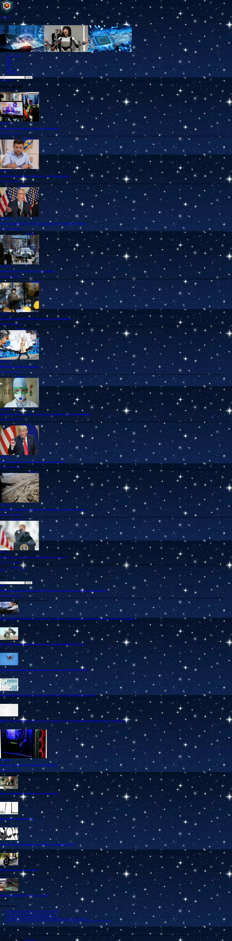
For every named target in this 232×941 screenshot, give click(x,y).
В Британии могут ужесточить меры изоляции (27, 271)
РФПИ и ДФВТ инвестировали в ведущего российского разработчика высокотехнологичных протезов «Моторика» (68, 618)
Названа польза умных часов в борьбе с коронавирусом (30, 916)
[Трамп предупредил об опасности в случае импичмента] (116, 440)
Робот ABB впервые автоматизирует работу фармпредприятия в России (42, 644)
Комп (7, 58)
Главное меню (6, 80)
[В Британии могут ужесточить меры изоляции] (116, 250)
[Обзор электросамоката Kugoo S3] (9, 865)
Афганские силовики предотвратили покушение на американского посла (43, 509)
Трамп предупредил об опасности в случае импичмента (32, 461)
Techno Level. (6, 17)
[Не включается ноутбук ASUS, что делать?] (9, 890)
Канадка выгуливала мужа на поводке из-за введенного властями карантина (45, 414)
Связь (8, 68)
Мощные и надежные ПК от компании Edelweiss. (28, 765)
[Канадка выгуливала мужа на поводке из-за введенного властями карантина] (116, 393)
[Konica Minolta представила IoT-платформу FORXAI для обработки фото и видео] (9, 690)
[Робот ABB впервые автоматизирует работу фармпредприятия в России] (9, 639)
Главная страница (13, 56)
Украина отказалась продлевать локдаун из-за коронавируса (36, 318)
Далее (23, 569)
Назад (2, 569)
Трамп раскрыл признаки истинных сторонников (29, 128)
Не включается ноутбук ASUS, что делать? (25, 895)
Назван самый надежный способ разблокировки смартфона (32, 911)
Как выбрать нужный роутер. (17, 818)
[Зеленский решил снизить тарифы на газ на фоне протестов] (116, 155)
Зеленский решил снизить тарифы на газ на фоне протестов (35, 176)
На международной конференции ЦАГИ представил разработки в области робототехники (52, 590)
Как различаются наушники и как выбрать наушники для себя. (37, 844)
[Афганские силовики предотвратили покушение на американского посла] (116, 488)
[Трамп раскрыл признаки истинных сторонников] (116, 107)
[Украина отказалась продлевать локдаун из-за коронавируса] (116, 298)
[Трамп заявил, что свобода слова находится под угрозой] (116, 536)
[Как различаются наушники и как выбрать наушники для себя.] (9, 839)
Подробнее (28, 138)
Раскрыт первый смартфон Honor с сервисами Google (30, 913)
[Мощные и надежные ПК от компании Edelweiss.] (23, 757)
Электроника (11, 72)
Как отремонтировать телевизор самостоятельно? (29, 793)
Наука (8, 63)
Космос (8, 60)
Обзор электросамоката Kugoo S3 (20, 869)
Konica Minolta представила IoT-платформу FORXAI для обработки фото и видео (47, 695)
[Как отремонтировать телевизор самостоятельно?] (9, 788)
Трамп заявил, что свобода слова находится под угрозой (33, 557)
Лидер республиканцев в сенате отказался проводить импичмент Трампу (43, 223)
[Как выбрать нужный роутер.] (9, 813)
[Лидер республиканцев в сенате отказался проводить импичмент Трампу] (116, 202)
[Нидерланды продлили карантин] (116, 345)
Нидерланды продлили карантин (19, 366)
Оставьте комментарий (10, 133)
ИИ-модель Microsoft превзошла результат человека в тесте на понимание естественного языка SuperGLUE (63, 720)
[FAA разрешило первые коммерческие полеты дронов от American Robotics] (9, 664)
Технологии (10, 70)
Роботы (8, 65)
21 (19, 569)
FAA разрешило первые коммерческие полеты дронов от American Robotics (44, 669)
